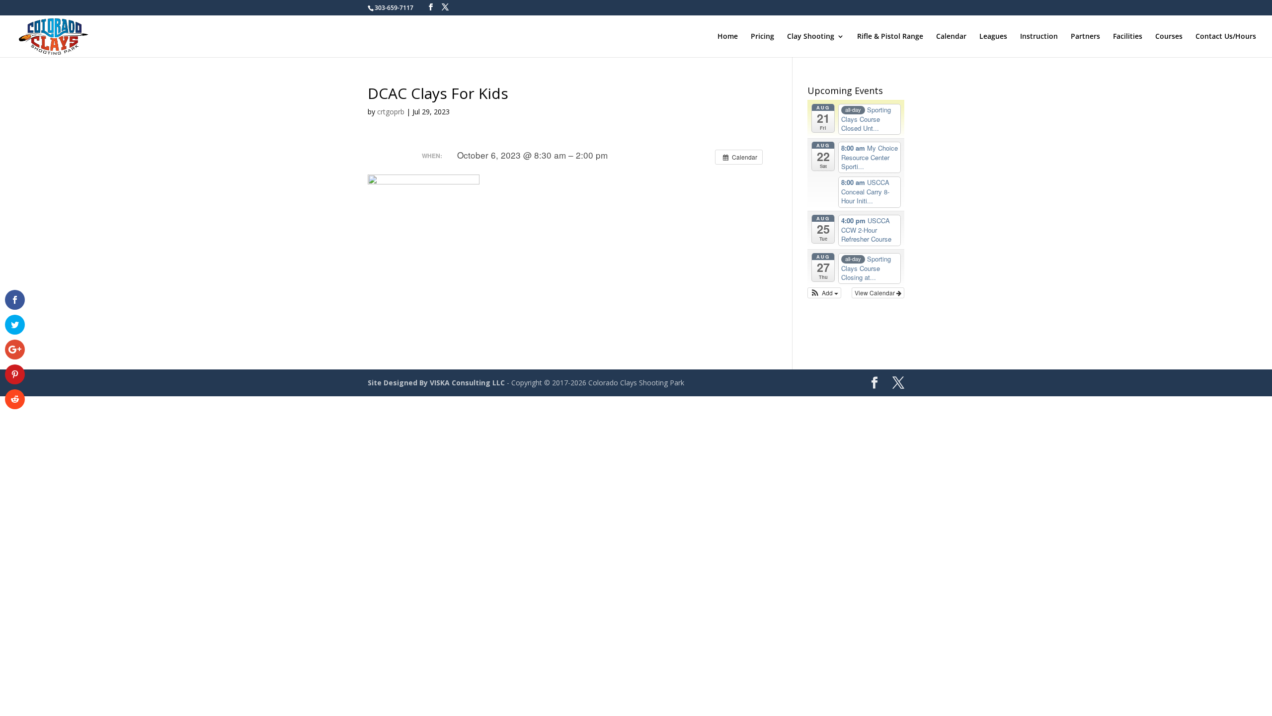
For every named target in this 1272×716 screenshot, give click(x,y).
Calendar (951, 37)
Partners (1085, 37)
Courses (1169, 37)
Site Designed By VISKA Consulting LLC (436, 382)
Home (727, 37)
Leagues (993, 37)
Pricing (762, 37)
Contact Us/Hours (1225, 37)
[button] (824, 293)
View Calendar (875, 292)
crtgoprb (390, 111)
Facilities (1127, 37)
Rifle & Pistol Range (890, 37)
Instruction (1039, 37)
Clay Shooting (810, 37)
